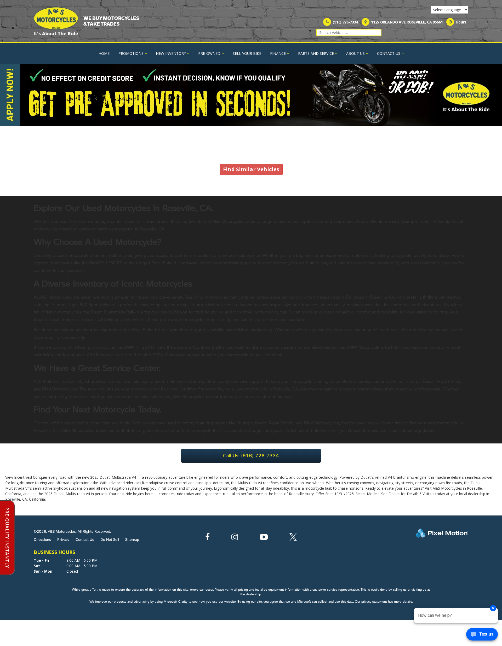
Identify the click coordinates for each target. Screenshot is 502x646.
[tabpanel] (251, 95)
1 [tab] (251, 120)
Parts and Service (316, 53)
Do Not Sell (109, 539)
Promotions (131, 53)
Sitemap (132, 539)
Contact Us (388, 53)
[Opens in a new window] (207, 538)
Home (104, 53)
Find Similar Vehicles (251, 169)
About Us (355, 53)
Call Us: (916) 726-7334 (251, 455)
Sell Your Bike (247, 53)
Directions (42, 539)
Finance (278, 53)
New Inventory (171, 53)
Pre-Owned (209, 53)
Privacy (63, 539)
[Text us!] (482, 635)
